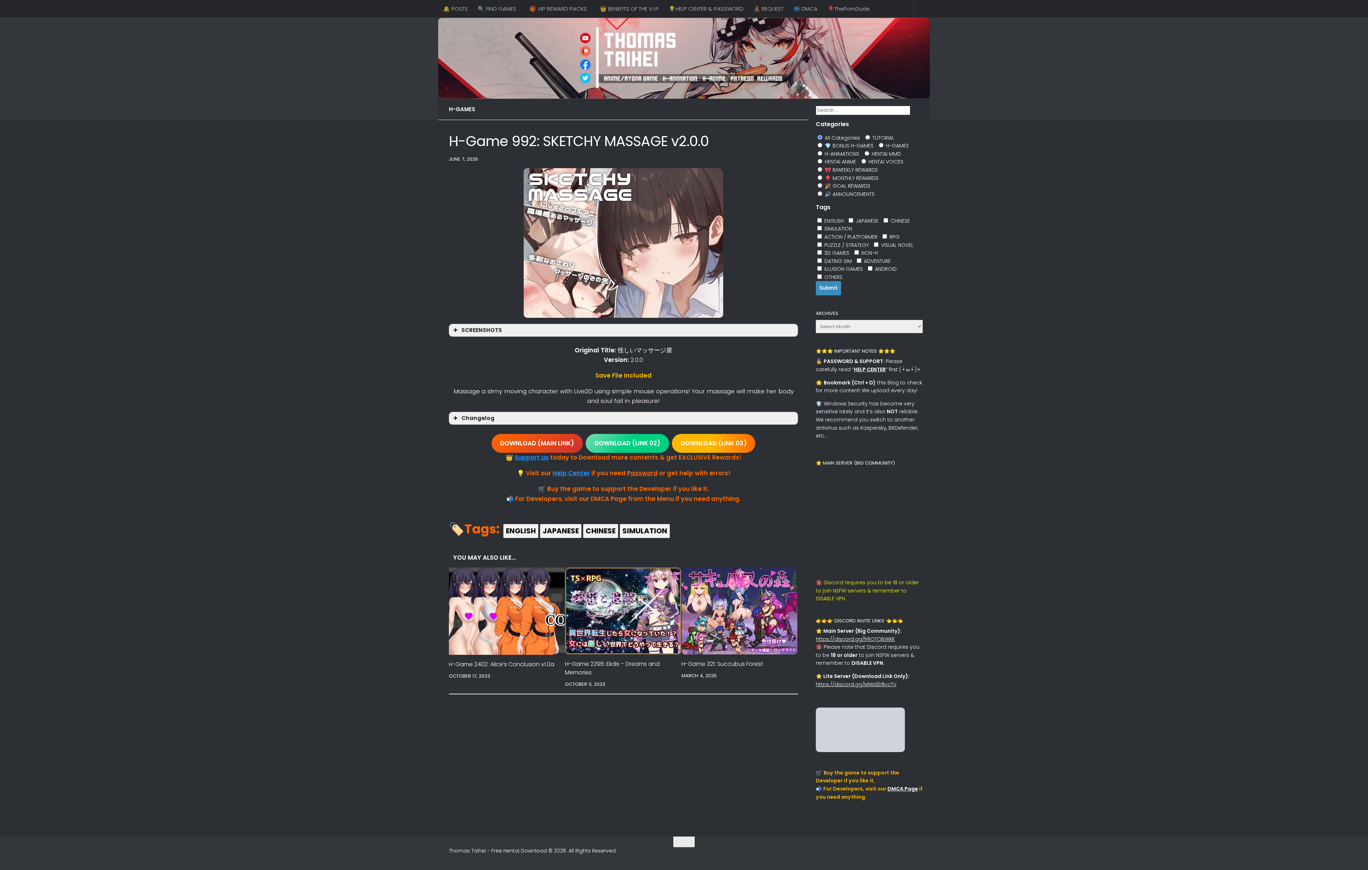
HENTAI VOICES (885, 161)
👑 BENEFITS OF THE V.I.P (629, 8)
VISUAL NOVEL (896, 245)
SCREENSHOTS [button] (481, 330)
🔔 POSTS (455, 8)
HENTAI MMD (885, 153)
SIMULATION (644, 531)
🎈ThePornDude (849, 8)
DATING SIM (837, 261)
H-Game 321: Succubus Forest (722, 664)
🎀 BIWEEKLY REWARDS (850, 170)
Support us (531, 457)
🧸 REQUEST (768, 8)
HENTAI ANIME (839, 161)
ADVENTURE (876, 261)
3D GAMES (836, 253)
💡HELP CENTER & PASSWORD (706, 8)
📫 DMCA (805, 8)
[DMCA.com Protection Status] (860, 750)
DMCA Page (902, 788)
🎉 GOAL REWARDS (846, 186)
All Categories (841, 137)
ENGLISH (521, 531)
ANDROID (885, 269)
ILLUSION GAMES (843, 269)
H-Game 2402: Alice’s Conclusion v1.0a (501, 664)
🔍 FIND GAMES (497, 8)
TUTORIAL (882, 137)
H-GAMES (462, 109)
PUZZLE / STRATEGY (846, 245)
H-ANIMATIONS (841, 153)
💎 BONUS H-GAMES (848, 145)
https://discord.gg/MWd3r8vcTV (856, 684)
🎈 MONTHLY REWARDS (851, 178)
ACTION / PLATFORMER (850, 236)
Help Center (571, 473)
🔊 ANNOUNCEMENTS (849, 194)
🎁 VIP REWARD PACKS (558, 8)
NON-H (869, 253)
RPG (894, 236)
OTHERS (833, 277)
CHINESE (601, 531)
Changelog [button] (477, 418)
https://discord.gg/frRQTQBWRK (855, 639)
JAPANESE (561, 531)
